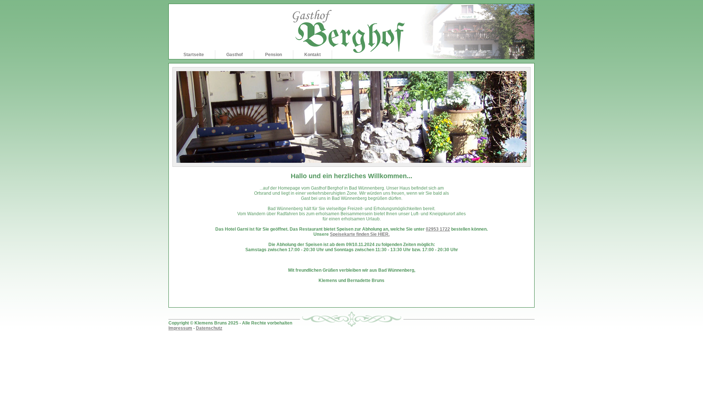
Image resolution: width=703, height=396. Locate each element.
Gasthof (234, 54)
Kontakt (312, 54)
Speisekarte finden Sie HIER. (360, 234)
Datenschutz (209, 328)
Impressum (180, 328)
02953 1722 (438, 229)
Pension (273, 54)
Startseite (193, 54)
